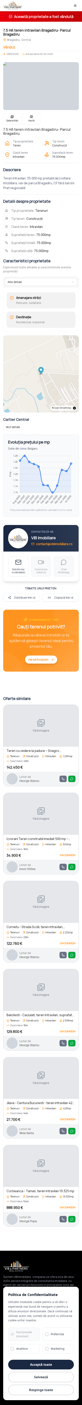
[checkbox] (12, 1334)
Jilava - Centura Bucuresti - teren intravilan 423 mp (40, 1103)
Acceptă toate (41, 1364)
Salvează (41, 1377)
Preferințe (57, 1334)
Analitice (22, 1348)
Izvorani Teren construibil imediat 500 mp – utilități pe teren (37, 839)
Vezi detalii (13, 427)
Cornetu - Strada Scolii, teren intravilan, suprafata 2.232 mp (35, 927)
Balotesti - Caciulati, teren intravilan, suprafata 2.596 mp (40, 1015)
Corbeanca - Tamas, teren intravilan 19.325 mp (40, 1191)
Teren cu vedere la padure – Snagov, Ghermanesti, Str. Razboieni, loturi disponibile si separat (41, 750)
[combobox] (41, 282)
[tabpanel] (41, 310)
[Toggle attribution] (74, 408)
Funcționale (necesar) (24, 1334)
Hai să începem (38, 659)
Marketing (57, 1348)
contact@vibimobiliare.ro (54, 544)
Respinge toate (41, 1390)
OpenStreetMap (62, 408)
